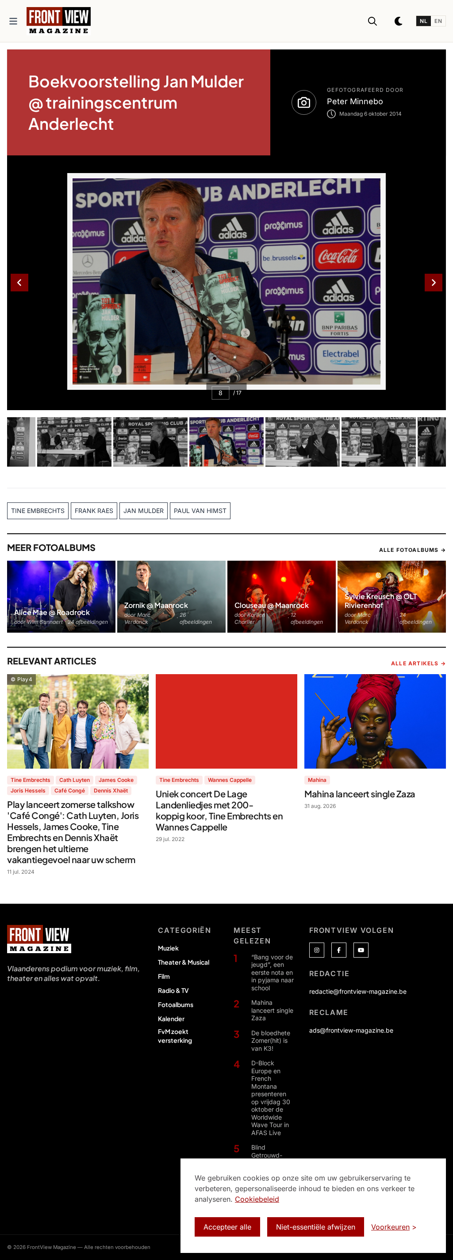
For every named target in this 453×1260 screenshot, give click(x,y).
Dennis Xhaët (111, 790)
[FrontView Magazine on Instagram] (316, 950)
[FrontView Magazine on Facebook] (338, 950)
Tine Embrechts (30, 780)
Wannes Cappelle (230, 780)
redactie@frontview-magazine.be (358, 991)
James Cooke (116, 780)
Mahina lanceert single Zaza (272, 1010)
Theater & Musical (183, 962)
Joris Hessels (28, 790)
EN (438, 21)
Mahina (317, 780)
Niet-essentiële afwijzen (315, 1226)
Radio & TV (173, 990)
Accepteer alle (227, 1226)
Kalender (171, 1018)
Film (164, 976)
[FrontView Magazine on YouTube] (361, 950)
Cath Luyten (74, 780)
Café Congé (69, 790)
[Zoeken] (372, 21)
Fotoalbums (175, 1004)
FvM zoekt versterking (175, 1035)
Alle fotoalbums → (412, 550)
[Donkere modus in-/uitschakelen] (399, 21)
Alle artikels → (418, 663)
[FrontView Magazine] (39, 939)
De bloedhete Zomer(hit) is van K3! (270, 1040)
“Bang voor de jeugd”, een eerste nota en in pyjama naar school (272, 972)
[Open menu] (13, 21)
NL (423, 21)
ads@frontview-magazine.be (351, 1030)
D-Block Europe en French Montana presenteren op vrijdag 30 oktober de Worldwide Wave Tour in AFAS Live (270, 1097)
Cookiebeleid (257, 1199)
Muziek (168, 948)
